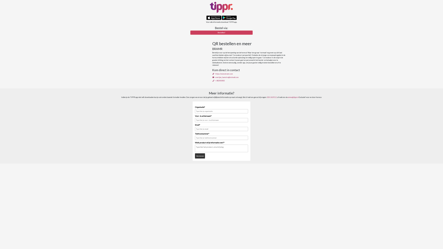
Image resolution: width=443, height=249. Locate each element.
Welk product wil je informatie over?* (209, 142)
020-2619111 (272, 97)
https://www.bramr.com (223, 74)
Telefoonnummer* (202, 134)
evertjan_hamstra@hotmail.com (226, 77)
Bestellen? (221, 33)
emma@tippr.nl (293, 97)
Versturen (200, 156)
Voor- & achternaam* (203, 116)
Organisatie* (200, 107)
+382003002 (219, 81)
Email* (197, 125)
